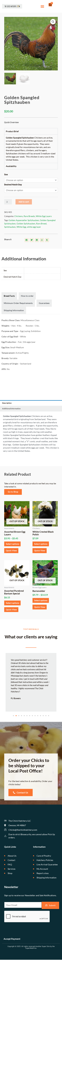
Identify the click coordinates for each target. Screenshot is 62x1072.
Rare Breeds (29, 216)
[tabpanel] (31, 148)
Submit (52, 905)
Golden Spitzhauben (26, 223)
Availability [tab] (11, 166)
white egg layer (34, 227)
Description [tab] (7, 403)
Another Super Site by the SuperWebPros (40, 947)
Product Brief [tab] (12, 131)
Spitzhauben (10, 227)
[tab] (9, 296)
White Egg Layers (44, 216)
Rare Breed (41, 223)
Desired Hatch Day (13, 184)
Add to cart (24, 201)
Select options (12, 544)
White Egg (21, 227)
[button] (42, 6)
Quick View (11, 550)
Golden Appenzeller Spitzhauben (24, 220)
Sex (6, 174)
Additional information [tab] (11, 408)
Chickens (18, 216)
